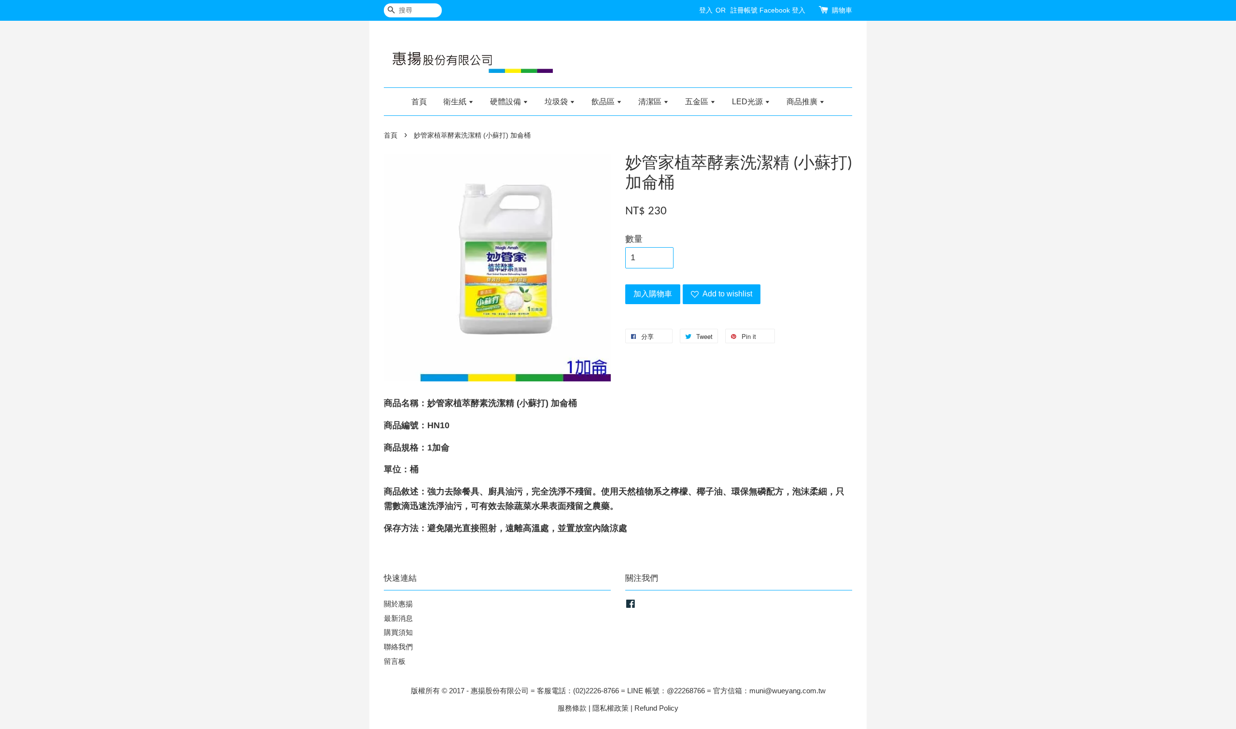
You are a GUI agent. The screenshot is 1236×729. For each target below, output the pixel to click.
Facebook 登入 (782, 10)
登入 (706, 10)
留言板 (395, 661)
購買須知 (398, 632)
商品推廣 (803, 102)
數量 (634, 239)
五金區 (697, 102)
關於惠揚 (398, 604)
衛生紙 (455, 102)
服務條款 (572, 708)
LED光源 (748, 102)
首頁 (419, 102)
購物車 (842, 10)
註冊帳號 (744, 10)
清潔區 (650, 102)
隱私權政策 (610, 708)
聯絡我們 (398, 647)
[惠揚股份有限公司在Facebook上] (630, 605)
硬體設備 (506, 102)
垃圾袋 (557, 102)
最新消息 (398, 618)
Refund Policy (656, 708)
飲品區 (604, 102)
